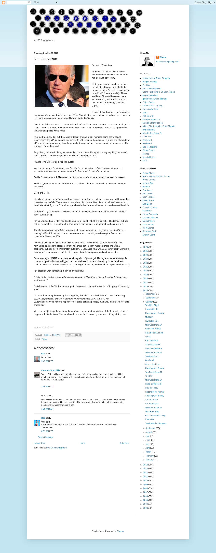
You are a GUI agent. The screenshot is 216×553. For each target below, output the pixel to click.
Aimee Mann (148, 173)
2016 (145, 286)
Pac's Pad (147, 140)
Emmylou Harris (150, 207)
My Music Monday (153, 325)
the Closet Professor (152, 88)
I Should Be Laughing (153, 106)
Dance (148, 337)
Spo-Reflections (150, 147)
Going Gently (149, 102)
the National (148, 228)
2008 (145, 488)
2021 (145, 267)
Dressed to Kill (151, 309)
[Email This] (67, 335)
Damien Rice (149, 197)
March (148, 452)
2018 (145, 278)
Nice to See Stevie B (152, 133)
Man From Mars (152, 411)
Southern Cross (152, 356)
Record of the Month (154, 392)
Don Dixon (147, 204)
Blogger (120, 531)
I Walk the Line (152, 321)
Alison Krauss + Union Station (156, 176)
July (147, 436)
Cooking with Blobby (154, 313)
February (149, 456)
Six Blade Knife (152, 404)
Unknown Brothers (153, 348)
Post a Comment (45, 437)
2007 (145, 492)
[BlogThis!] (70, 335)
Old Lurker (147, 137)
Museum (149, 317)
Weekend (149, 360)
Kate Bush (147, 211)
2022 (145, 263)
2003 (145, 508)
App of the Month (153, 329)
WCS (145, 160)
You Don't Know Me (154, 372)
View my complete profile (167, 61)
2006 (145, 496)
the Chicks (147, 193)
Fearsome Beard (150, 95)
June (148, 440)
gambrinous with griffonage (155, 99)
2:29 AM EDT (47, 386)
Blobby (162, 57)
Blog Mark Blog (150, 81)
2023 (145, 259)
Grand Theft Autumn (154, 333)
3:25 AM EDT (47, 409)
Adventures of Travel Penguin (156, 78)
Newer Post (40, 443)
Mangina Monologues (153, 123)
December (150, 294)
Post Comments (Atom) (56, 448)
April (147, 448)
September (150, 428)
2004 (145, 504)
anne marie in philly (50, 370)
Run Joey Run (151, 340)
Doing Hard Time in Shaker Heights (159, 92)
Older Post (124, 443)
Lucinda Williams (150, 217)
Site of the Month (152, 344)
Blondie (146, 187)
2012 (145, 472)
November (150, 298)
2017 (145, 282)
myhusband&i (149, 130)
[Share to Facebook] (76, 335)
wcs (43, 354)
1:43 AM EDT (47, 361)
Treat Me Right (152, 305)
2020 (145, 271)
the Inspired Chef (150, 109)
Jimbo (145, 112)
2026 (145, 247)
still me (146, 154)
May (147, 444)
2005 (145, 500)
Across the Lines (152, 364)
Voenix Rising (149, 157)
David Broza (148, 200)
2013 (145, 468)
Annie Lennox (149, 180)
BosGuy (146, 85)
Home (82, 443)
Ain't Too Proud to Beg (155, 415)
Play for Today (151, 388)
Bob (43, 418)
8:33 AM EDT (47, 431)
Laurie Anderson (150, 214)
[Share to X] (73, 335)
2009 (145, 484)
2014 (145, 465)
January (149, 460)
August (148, 432)
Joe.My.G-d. (148, 116)
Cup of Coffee (151, 399)
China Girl (149, 419)
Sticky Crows (148, 150)
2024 (145, 255)
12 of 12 (149, 376)
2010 (145, 480)
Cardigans (147, 190)
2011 (145, 476)
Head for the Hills (153, 384)
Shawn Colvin (149, 235)
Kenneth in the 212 (151, 119)
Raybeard (147, 143)
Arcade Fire (148, 183)
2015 (145, 290)
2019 (145, 275)
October (149, 302)
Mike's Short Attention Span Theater (159, 126)
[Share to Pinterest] (80, 335)
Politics (44, 339)
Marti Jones (148, 224)
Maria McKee (149, 221)
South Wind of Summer (155, 423)
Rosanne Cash (149, 231)
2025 (145, 251)
